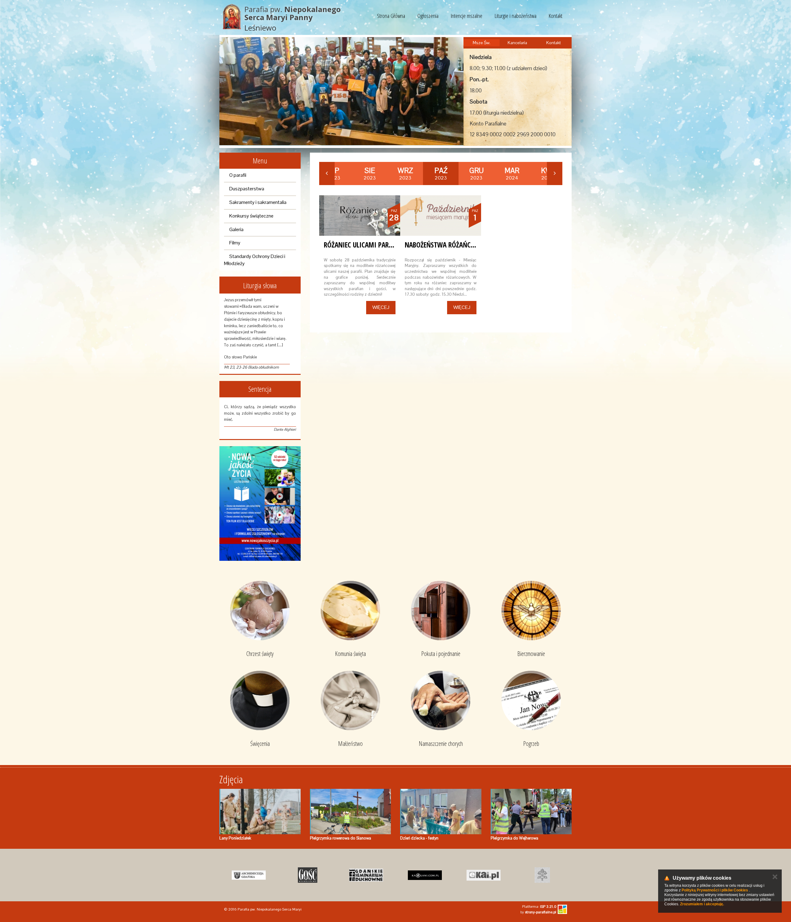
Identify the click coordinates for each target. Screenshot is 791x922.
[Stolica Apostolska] (542, 875)
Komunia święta (350, 653)
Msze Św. (481, 42)
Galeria (236, 229)
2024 (512, 173)
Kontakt (555, 16)
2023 (370, 173)
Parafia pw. (292, 13)
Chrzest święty (259, 653)
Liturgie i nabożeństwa (515, 16)
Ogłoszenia (427, 16)
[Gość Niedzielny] (307, 875)
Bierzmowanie (531, 653)
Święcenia (260, 743)
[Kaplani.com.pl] (425, 875)
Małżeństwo (350, 743)
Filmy (234, 242)
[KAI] (484, 875)
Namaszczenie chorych (441, 743)
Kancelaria (517, 42)
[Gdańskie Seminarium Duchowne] (366, 875)
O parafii (237, 175)
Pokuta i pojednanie (440, 653)
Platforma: (539, 906)
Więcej (380, 307)
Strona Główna (391, 16)
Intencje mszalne (466, 16)
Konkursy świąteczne (251, 216)
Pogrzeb (531, 743)
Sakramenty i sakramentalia (257, 202)
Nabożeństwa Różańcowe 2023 (452, 245)
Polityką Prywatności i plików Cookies (715, 890)
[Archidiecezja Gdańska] (249, 875)
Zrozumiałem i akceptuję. (702, 904)
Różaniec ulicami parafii (362, 245)
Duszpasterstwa (246, 188)
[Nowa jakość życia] (260, 503)
